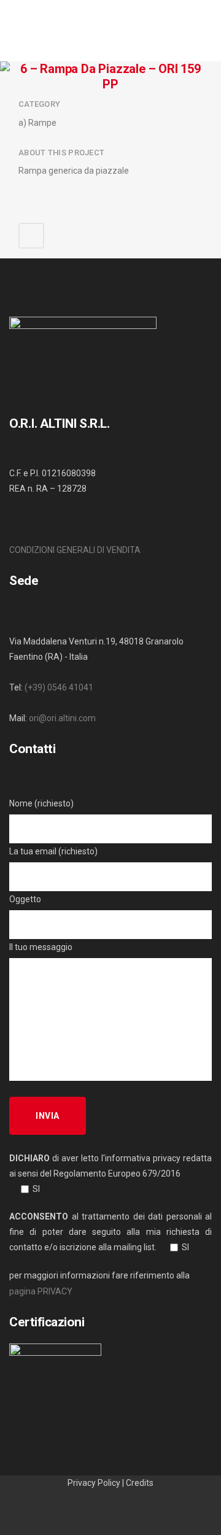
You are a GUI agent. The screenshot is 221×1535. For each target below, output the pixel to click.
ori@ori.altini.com (62, 718)
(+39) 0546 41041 (59, 687)
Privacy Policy (94, 1483)
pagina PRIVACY (40, 1291)
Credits (139, 1483)
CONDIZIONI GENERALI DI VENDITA (75, 550)
